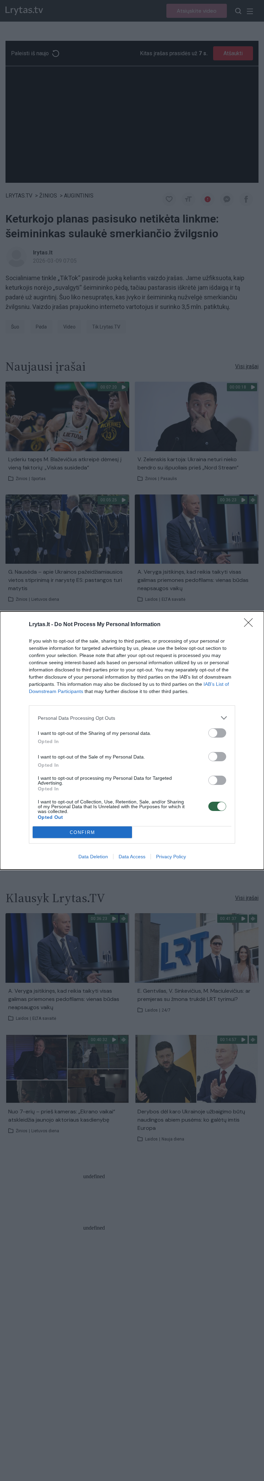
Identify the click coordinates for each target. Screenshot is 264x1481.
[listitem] (132, 717)
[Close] (250, 624)
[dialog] (132, 740)
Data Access (132, 856)
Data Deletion (93, 856)
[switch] (217, 733)
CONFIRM (82, 832)
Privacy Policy (171, 856)
